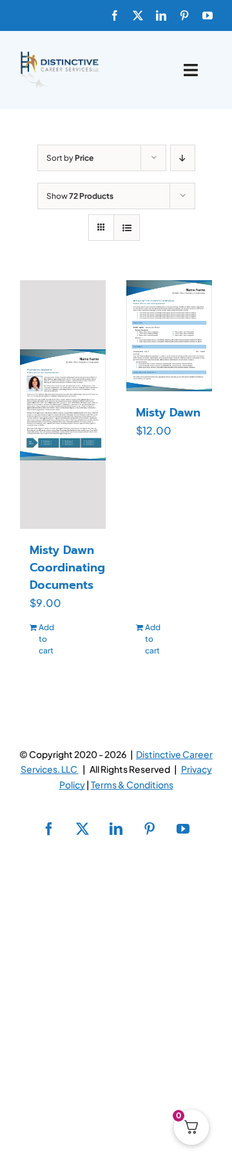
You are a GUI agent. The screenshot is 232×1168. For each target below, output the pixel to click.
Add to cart (46, 638)
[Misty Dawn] (169, 335)
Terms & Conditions (132, 784)
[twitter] (138, 15)
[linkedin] (161, 15)
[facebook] (115, 15)
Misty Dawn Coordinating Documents (67, 567)
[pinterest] (184, 15)
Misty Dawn (168, 413)
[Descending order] (182, 158)
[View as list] (126, 227)
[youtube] (207, 15)
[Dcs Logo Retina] (59, 55)
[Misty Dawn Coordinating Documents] (63, 404)
